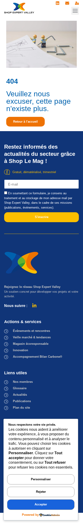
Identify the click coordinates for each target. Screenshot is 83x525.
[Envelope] (67, 3)
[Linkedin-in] (34, 305)
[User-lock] (77, 3)
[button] (75, 11)
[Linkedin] (57, 3)
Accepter (41, 504)
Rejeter (41, 491)
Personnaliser (41, 479)
